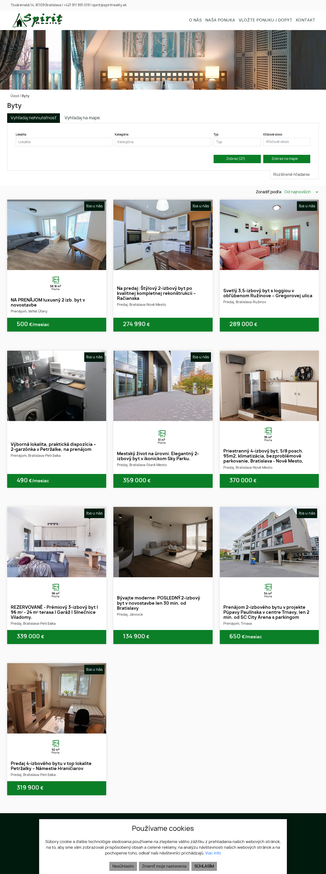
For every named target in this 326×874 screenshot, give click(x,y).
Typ (216, 134)
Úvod (14, 96)
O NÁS (195, 20)
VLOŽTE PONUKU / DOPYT (265, 20)
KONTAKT (305, 20)
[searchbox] (64, 142)
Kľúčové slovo (272, 134)
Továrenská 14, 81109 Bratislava (36, 5)
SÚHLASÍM (204, 866)
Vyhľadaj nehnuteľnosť (33, 118)
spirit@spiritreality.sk (109, 5)
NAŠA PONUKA (220, 20)
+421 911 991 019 (76, 5)
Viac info (213, 853)
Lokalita (21, 134)
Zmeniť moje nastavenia (164, 866)
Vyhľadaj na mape (82, 118)
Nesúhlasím (123, 866)
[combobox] (64, 142)
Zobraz (235, 159)
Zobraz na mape (285, 159)
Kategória (121, 134)
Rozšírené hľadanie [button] (292, 175)
